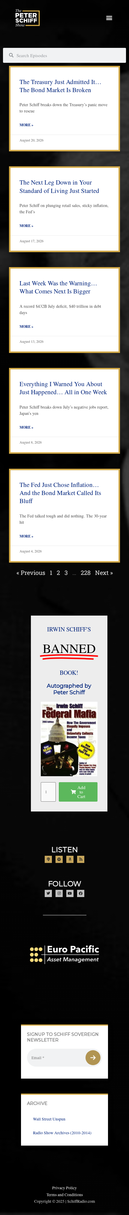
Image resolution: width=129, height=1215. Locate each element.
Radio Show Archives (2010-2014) (62, 1132)
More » (26, 124)
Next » (104, 572)
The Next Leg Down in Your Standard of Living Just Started (59, 186)
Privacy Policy (64, 1187)
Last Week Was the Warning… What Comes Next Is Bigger (58, 287)
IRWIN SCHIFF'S (69, 629)
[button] (109, 18)
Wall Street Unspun (49, 1119)
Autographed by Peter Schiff (69, 689)
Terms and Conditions (64, 1194)
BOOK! (69, 673)
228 (86, 572)
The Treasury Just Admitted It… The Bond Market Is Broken (60, 85)
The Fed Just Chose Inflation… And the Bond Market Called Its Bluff (60, 492)
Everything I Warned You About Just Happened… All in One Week (63, 388)
